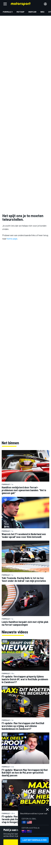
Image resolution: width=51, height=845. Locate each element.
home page (12, 238)
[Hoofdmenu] (5, 4)
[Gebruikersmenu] (45, 4)
